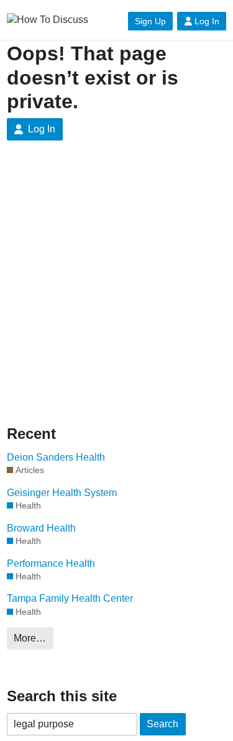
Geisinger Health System (62, 492)
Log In (206, 21)
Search (162, 724)
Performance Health (51, 563)
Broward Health (41, 528)
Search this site (62, 696)
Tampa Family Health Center (70, 598)
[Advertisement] (116, 281)
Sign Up (150, 21)
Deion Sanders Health (56, 457)
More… (30, 638)
